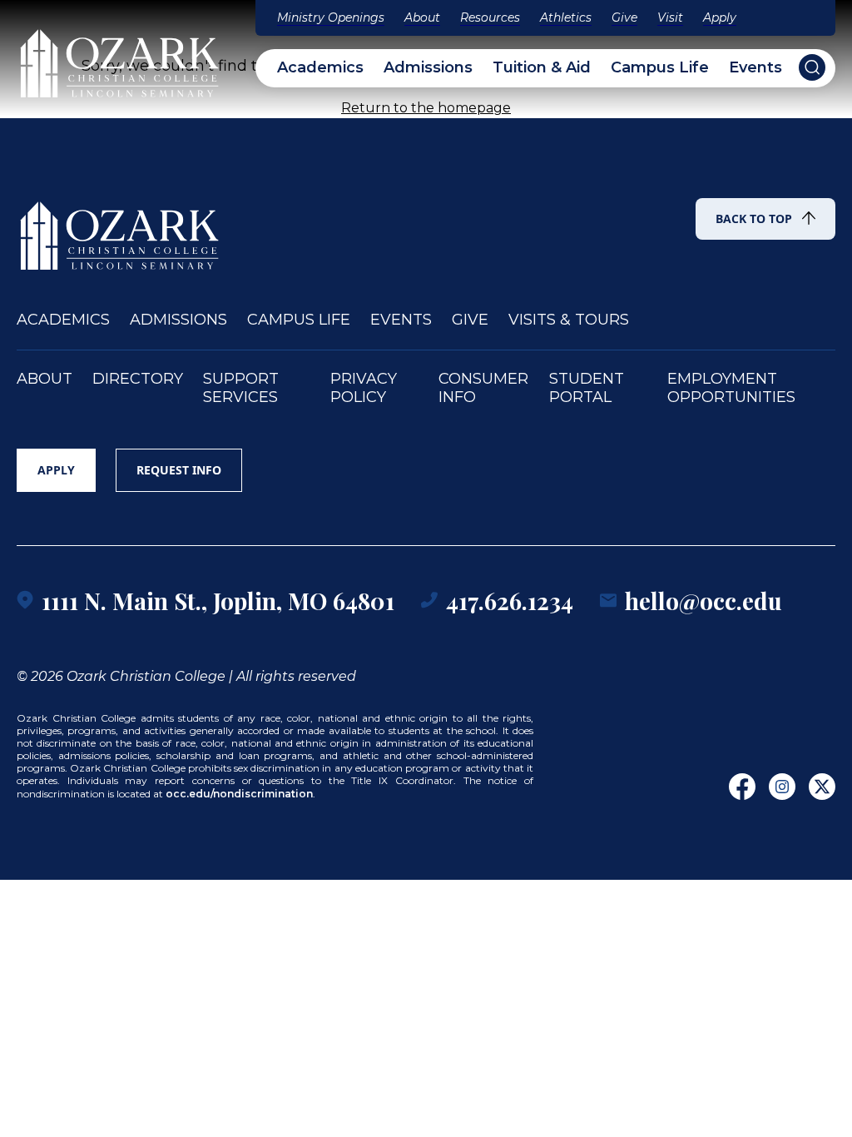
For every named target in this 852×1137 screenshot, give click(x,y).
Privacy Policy (363, 388)
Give (624, 17)
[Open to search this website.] (812, 67)
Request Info (178, 470)
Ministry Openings (330, 17)
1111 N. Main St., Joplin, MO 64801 (218, 600)
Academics (320, 68)
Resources (490, 17)
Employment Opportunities (731, 388)
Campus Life (660, 68)
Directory (137, 379)
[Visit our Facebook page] (742, 786)
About (422, 17)
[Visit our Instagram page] (782, 786)
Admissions (428, 68)
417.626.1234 (509, 600)
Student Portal (586, 388)
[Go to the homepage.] (121, 228)
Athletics (566, 17)
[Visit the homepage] (121, 56)
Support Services (241, 388)
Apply (719, 17)
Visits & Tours (568, 320)
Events (755, 68)
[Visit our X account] (822, 786)
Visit (670, 17)
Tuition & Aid (542, 68)
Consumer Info (483, 388)
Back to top (754, 218)
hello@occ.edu (703, 600)
